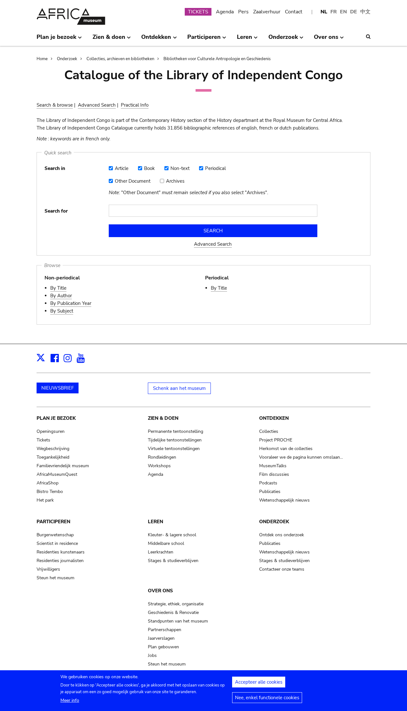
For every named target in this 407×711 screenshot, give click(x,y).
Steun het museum (55, 578)
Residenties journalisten (60, 561)
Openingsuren (51, 431)
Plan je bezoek (56, 418)
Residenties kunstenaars (61, 552)
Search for (56, 211)
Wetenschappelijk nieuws (284, 500)
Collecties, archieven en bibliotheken (120, 59)
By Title (58, 288)
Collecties (268, 431)
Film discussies (274, 474)
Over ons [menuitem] (326, 39)
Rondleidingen (162, 457)
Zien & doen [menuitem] (109, 39)
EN (343, 11)
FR (333, 11)
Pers (243, 11)
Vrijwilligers (48, 569)
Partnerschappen (164, 630)
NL (324, 11)
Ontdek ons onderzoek (281, 535)
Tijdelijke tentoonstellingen (175, 440)
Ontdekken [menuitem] (156, 39)
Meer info (69, 700)
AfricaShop (48, 483)
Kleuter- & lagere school (172, 535)
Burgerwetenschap (55, 535)
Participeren (53, 521)
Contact (293, 11)
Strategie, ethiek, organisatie (176, 604)
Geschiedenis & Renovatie (173, 612)
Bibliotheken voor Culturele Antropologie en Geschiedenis (217, 59)
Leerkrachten (160, 552)
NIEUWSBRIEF (57, 388)
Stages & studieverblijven (173, 561)
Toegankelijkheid (53, 457)
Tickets (43, 440)
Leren (155, 521)
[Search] (368, 36)
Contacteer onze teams (281, 569)
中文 (365, 11)
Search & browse (55, 105)
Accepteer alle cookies (258, 682)
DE (353, 11)
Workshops (159, 466)
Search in (55, 168)
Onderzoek (67, 59)
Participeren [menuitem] (204, 39)
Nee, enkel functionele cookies (267, 697)
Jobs (152, 655)
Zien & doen (163, 418)
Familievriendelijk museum (63, 466)
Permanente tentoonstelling (175, 431)
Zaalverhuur (266, 11)
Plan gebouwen (163, 647)
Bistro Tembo (50, 492)
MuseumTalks (272, 466)
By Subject (61, 311)
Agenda (225, 11)
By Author (61, 295)
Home (42, 59)
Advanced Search (97, 105)
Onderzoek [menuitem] (283, 39)
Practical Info (134, 105)
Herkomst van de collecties (286, 449)
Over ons (160, 591)
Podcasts (268, 483)
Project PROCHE (275, 440)
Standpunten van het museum (178, 621)
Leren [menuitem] (244, 39)
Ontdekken (274, 418)
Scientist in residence (57, 543)
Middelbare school (166, 543)
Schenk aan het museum (179, 388)
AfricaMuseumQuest (57, 474)
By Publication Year (70, 303)
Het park (45, 500)
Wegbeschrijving (53, 449)
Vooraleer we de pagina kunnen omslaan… (301, 457)
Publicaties (269, 492)
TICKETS (198, 11)
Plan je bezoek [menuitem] (56, 39)
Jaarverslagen (161, 638)
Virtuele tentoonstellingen (174, 449)
